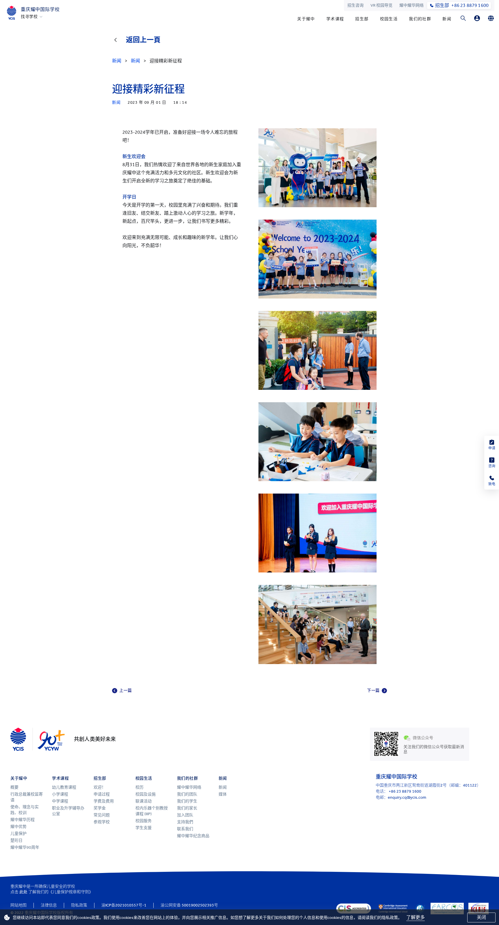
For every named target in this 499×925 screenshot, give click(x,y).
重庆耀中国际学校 (40, 9)
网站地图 (18, 905)
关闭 (481, 917)
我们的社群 (420, 18)
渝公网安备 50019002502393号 (189, 905)
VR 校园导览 (381, 5)
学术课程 (335, 18)
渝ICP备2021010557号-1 (123, 905)
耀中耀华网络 (411, 5)
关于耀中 (306, 18)
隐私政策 (79, 905)
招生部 (361, 18)
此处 (23, 891)
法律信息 (49, 905)
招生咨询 (355, 5)
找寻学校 (29, 17)
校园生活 (389, 18)
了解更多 (415, 917)
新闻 (446, 18)
